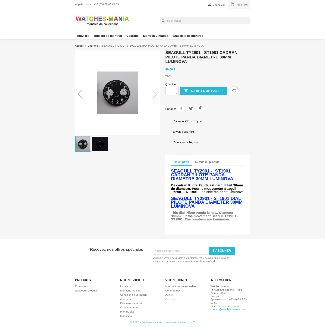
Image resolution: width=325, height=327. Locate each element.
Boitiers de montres (108, 35)
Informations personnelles (180, 286)
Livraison (125, 286)
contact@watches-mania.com (228, 309)
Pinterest (200, 108)
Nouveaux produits (86, 290)
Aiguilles (83, 35)
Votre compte (177, 280)
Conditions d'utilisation (133, 294)
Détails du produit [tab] (207, 162)
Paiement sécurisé (131, 303)
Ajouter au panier (203, 90)
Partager (181, 108)
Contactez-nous (129, 307)
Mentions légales (130, 290)
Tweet (191, 108)
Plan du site (127, 311)
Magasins (126, 315)
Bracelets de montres (188, 35)
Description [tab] (181, 162)
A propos (125, 299)
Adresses (170, 299)
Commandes (173, 290)
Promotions (82, 286)
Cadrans (132, 35)
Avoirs (169, 294)
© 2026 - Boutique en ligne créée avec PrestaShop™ (162, 322)
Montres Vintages (155, 35)
